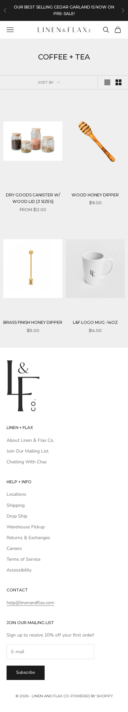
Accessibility (19, 570)
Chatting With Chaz (27, 462)
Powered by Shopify (92, 696)
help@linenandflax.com (30, 603)
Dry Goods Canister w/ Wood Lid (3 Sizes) (33, 198)
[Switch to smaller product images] (118, 82)
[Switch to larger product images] (107, 82)
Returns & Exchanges (28, 538)
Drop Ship (17, 516)
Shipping (16, 505)
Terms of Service (23, 559)
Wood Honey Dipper (95, 194)
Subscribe (25, 672)
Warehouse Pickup (26, 527)
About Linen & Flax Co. (30, 440)
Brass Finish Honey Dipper (32, 322)
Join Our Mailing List (28, 451)
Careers (14, 548)
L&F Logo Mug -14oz (95, 322)
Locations (16, 494)
